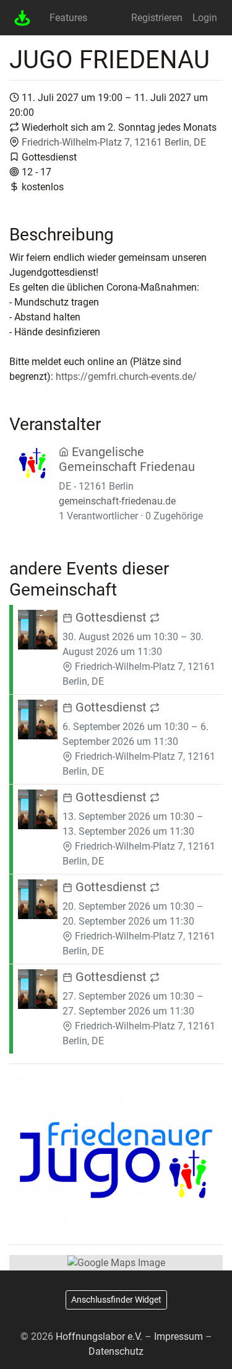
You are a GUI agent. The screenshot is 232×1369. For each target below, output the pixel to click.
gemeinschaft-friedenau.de (117, 501)
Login (204, 18)
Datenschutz (116, 1351)
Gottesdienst (111, 617)
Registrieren (157, 18)
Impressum (178, 1336)
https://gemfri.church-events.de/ (126, 376)
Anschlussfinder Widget (116, 1300)
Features (68, 18)
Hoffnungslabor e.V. (99, 1336)
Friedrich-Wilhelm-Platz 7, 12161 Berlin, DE (114, 142)
